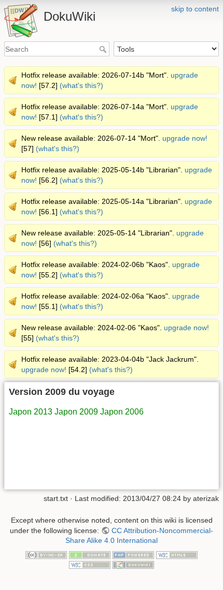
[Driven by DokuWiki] (133, 565)
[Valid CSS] (89, 565)
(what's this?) (81, 85)
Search (104, 49)
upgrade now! (184, 138)
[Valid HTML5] (177, 554)
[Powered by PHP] (133, 554)
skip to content (195, 9)
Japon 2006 (122, 411)
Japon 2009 (76, 411)
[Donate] (89, 554)
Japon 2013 (30, 411)
